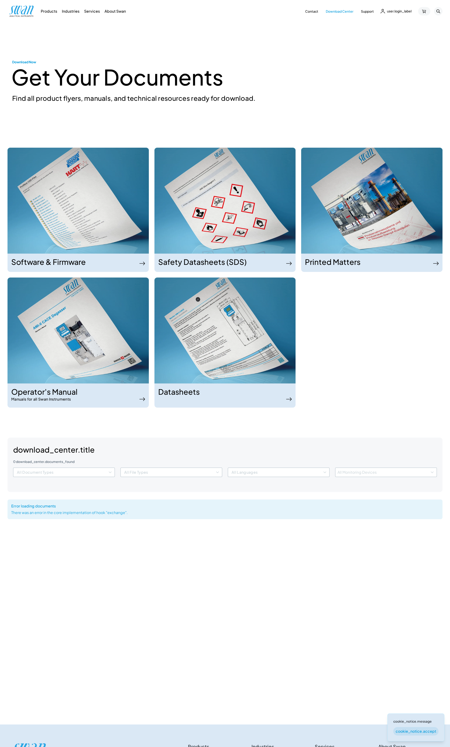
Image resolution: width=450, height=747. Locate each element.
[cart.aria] (424, 11)
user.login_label (399, 11)
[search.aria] (438, 11)
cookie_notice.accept (416, 731)
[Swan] (22, 11)
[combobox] (64, 472)
